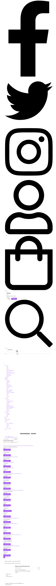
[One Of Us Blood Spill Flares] (7, 540)
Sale (5, 418)
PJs (7, 388)
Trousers (8, 396)
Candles (8, 399)
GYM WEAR (8, 381)
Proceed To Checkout (14, 437)
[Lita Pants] (7, 501)
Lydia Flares (5, 513)
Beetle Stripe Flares (6, 452)
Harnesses (8, 382)
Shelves (8, 409)
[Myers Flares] (5, 529)
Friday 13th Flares (6, 480)
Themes (6, 420)
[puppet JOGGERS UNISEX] (11, 545)
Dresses (8, 380)
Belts (7, 367)
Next (8, 557)
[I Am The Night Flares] (6, 495)
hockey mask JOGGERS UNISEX (8, 491)
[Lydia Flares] (5, 512)
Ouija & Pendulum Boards (10, 407)
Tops (7, 394)
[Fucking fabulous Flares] (7, 484)
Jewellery (6, 412)
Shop (6, 436)
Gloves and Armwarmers (10, 370)
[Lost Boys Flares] (6, 506)
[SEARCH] (17, 351)
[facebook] (29, 76)
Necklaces (8, 414)
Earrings (8, 413)
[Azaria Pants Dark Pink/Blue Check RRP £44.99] (18, 445)
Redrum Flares (5, 552)
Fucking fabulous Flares (7, 485)
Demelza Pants (5, 469)
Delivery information (10, 423)
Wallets (8, 376)
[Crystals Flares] (8, 462)
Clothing (8, 436)
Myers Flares (5, 530)
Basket (9, 298)
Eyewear (8, 369)
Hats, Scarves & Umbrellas (11, 372)
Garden (8, 403)
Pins (7, 415)
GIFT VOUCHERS (7, 419)
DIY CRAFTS (8, 402)
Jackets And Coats (9, 386)
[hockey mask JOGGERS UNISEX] (13, 490)
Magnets (8, 404)
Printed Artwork (9, 408)
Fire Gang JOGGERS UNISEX (7, 474)
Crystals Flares (5, 463)
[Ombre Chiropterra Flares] (12, 534)
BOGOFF (6, 377)
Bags (7, 366)
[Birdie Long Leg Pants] (10, 456)
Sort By (12, 442)
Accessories (7, 365)
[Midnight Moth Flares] (10, 523)
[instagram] (29, 178)
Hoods (8, 383)
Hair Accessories (9, 371)
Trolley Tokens (9, 375)
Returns (8, 425)
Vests (7, 397)
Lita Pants (4, 502)
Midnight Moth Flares (6, 524)
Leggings (8, 387)
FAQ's (7, 426)
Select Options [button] (7, 449)
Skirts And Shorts (9, 391)
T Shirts (8, 393)
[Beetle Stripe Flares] (6, 451)
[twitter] (29, 124)
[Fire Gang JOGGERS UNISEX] (12, 473)
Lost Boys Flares (5, 508)
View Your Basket (7, 437)
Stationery (8, 410)
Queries (8, 424)
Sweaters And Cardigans (10, 392)
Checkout (14, 298)
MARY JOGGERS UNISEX (6, 519)
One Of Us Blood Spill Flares (7, 541)
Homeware (6, 398)
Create (11, 584)
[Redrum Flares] (6, 551)
